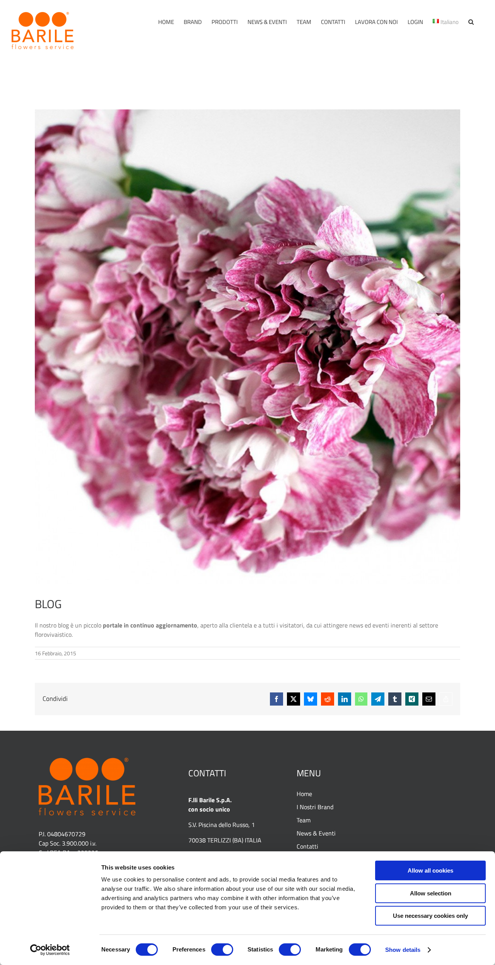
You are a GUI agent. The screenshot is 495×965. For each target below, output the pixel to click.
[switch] (222, 949)
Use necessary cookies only (430, 915)
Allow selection (430, 893)
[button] (471, 22)
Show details (402, 949)
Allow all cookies (430, 870)
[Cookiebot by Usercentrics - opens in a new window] (50, 950)
